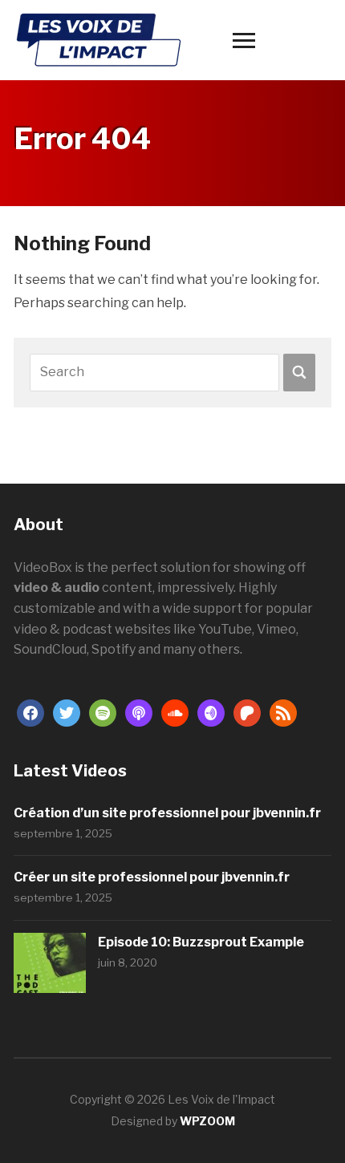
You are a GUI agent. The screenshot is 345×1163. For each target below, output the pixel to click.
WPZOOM (207, 1121)
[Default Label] (102, 711)
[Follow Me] (66, 711)
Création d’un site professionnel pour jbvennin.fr (167, 813)
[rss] (283, 711)
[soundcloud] (175, 711)
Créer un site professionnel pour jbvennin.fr (152, 877)
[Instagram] (211, 711)
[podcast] (138, 711)
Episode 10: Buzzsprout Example (201, 942)
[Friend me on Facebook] (30, 711)
